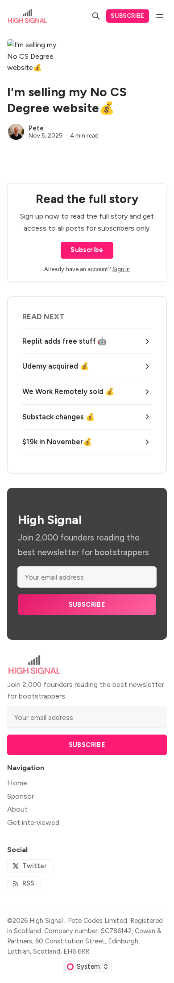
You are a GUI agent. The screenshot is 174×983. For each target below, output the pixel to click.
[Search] (96, 16)
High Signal (47, 921)
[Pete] (16, 132)
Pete (36, 128)
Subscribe (128, 15)
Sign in (121, 269)
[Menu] (160, 16)
